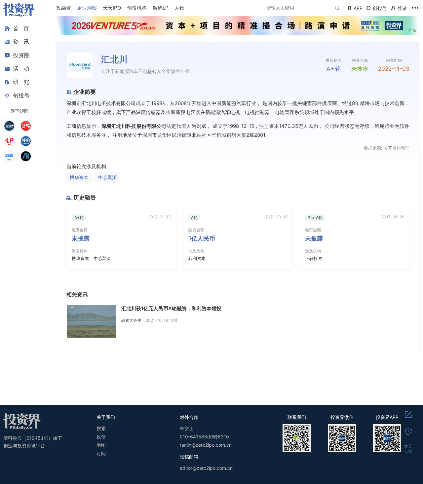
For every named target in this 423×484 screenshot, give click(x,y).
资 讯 (21, 42)
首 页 (21, 28)
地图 (101, 445)
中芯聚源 (107, 177)
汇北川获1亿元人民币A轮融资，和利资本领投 (171, 308)
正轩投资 (313, 258)
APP (358, 8)
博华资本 (79, 177)
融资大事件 (131, 320)
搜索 (101, 428)
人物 (179, 8)
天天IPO (112, 8)
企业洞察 (87, 8)
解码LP (161, 8)
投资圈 (21, 55)
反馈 (101, 436)
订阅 (101, 453)
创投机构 (137, 8)
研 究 (21, 82)
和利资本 (197, 258)
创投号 (21, 95)
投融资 (63, 8)
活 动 (21, 68)
